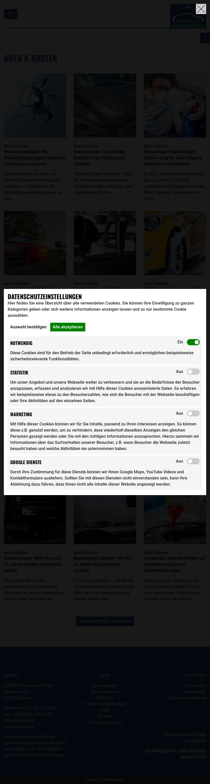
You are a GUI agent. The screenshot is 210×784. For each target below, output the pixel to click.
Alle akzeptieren (68, 327)
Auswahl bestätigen (28, 327)
